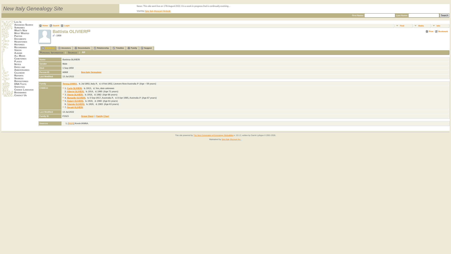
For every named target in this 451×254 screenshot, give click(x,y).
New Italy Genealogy (91, 72)
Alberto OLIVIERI (75, 91)
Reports (18, 75)
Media (421, 26)
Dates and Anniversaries (21, 68)
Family (134, 48)
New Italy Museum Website (158, 11)
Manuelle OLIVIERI (76, 98)
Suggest (148, 48)
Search (56, 26)
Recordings (20, 47)
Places (18, 61)
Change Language (24, 89)
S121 (71, 123)
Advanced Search (23, 24)
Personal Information (51, 52)
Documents (20, 38)
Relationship (103, 48)
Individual (49, 48)
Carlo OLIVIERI (74, 88)
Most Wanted (21, 33)
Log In (17, 21)
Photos (18, 36)
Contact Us (20, 95)
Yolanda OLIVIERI (75, 104)
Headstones (20, 41)
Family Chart (102, 116)
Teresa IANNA (70, 84)
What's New (20, 30)
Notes (17, 64)
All (83, 52)
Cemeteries (20, 58)
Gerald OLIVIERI (75, 107)
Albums (18, 53)
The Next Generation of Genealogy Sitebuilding (213, 135)
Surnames (19, 27)
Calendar (19, 72)
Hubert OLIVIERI (75, 101)
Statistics (19, 86)
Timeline (120, 48)
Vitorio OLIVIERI (75, 94)
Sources (18, 78)
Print (431, 31)
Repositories (21, 81)
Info (438, 26)
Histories (19, 44)
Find (402, 26)
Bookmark (443, 31)
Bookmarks (20, 92)
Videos (17, 50)
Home (45, 26)
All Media (19, 55)
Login (67, 26)
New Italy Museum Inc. (231, 139)
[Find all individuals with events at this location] (96, 84)
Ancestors (66, 48)
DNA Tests (20, 84)
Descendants (84, 48)
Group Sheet (87, 116)
